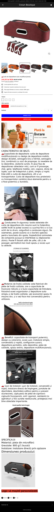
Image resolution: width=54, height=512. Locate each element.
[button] (2, 4)
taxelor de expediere (9, 81)
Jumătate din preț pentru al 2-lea (18, 106)
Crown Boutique (28, 509)
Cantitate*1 (5, 106)
